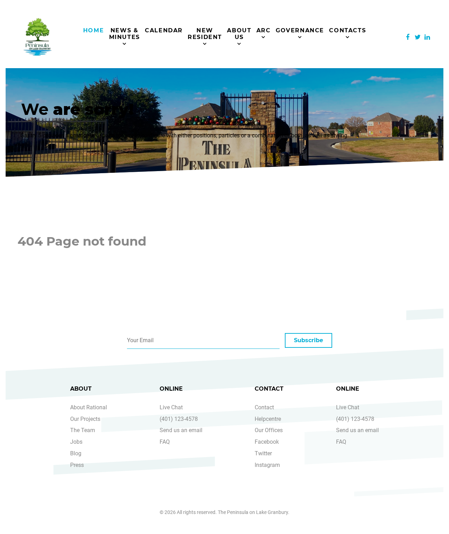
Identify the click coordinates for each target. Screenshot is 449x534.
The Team (82, 430)
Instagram (267, 465)
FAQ (165, 441)
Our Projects (85, 419)
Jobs (76, 441)
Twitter (263, 453)
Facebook (267, 441)
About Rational (88, 407)
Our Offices (269, 430)
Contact (264, 407)
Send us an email (181, 430)
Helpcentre (268, 419)
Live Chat (171, 407)
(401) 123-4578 (179, 419)
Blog (75, 453)
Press (77, 465)
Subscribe (308, 340)
